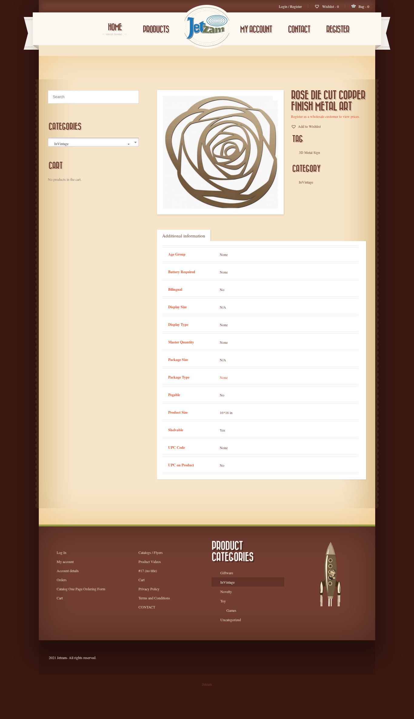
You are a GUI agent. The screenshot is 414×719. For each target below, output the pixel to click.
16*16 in (226, 412)
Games (231, 610)
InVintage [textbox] (92, 143)
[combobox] (93, 142)
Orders (62, 579)
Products (156, 29)
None (224, 254)
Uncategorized (230, 619)
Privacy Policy (149, 588)
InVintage (227, 582)
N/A (223, 307)
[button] (306, 126)
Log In (61, 552)
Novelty (226, 591)
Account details (68, 570)
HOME (114, 29)
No (222, 289)
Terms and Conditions (154, 597)
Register (337, 29)
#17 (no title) (148, 570)
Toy (223, 600)
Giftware (226, 572)
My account (256, 29)
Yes (222, 430)
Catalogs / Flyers (151, 552)
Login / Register (290, 6)
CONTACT (299, 29)
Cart (60, 597)
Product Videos (150, 561)
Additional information (183, 236)
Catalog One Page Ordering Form (81, 588)
